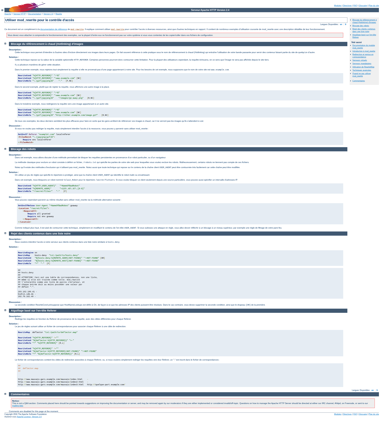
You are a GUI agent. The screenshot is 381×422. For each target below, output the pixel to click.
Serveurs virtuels (359, 60)
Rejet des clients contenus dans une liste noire (363, 30)
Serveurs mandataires (361, 63)
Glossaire (363, 5)
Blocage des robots (360, 26)
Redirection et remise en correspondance (362, 55)
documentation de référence (53, 29)
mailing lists (17, 405)
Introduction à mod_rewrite (363, 51)
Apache (7, 14)
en (341, 24)
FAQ (355, 5)
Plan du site (374, 5)
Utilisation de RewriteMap (363, 67)
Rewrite (59, 14)
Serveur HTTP (19, 14)
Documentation (34, 14)
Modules (337, 5)
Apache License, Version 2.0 (29, 417)
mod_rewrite (77, 29)
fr (345, 24)
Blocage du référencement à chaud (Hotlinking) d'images (364, 21)
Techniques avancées (361, 70)
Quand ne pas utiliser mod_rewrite (361, 74)
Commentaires (358, 81)
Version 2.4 (48, 14)
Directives (347, 5)
